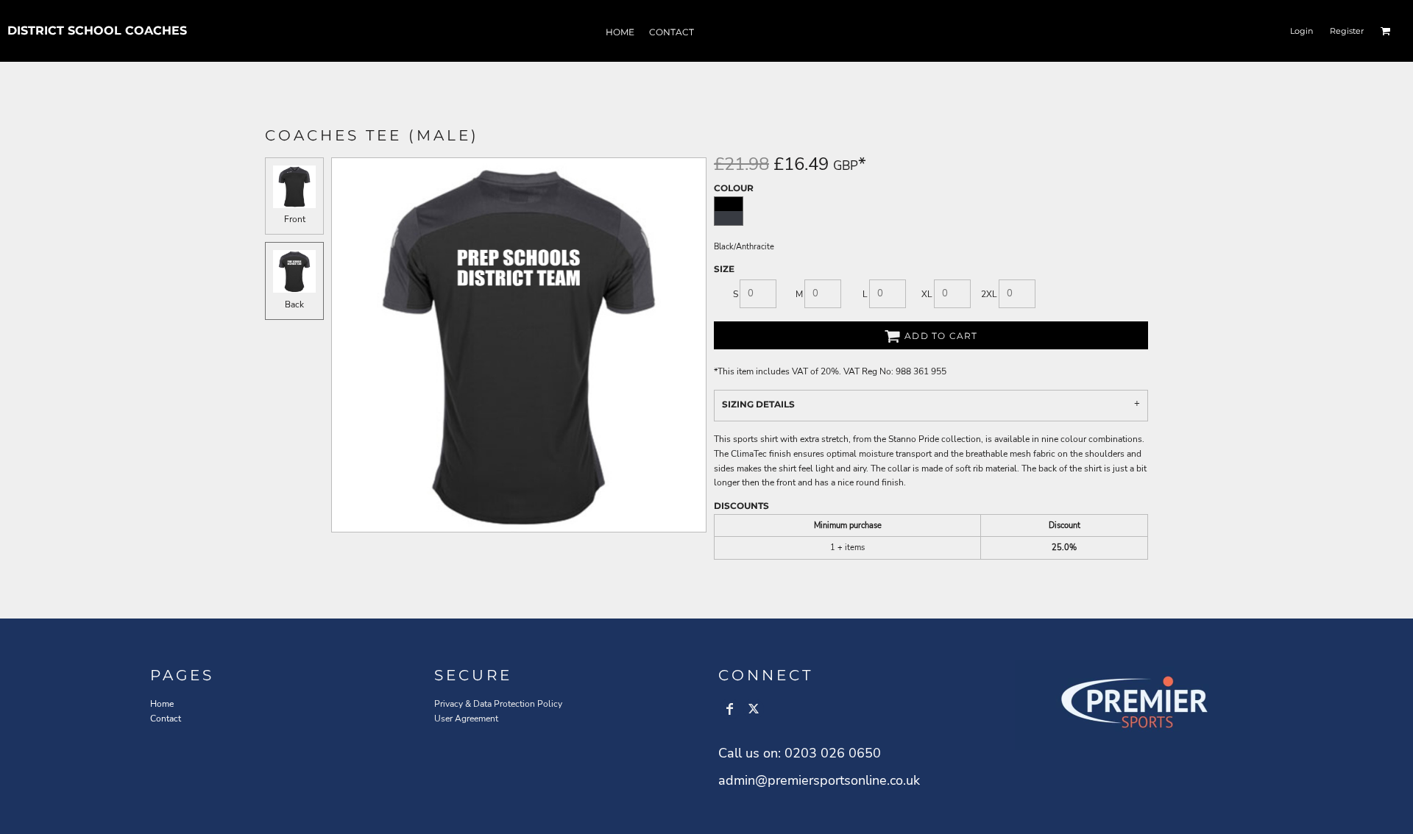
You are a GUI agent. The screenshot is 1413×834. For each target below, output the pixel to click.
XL (926, 294)
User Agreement (466, 718)
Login (1301, 31)
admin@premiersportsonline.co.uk (819, 780)
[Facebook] (730, 709)
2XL (989, 294)
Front (294, 219)
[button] (1386, 31)
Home (162, 704)
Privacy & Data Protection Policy (498, 704)
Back (294, 304)
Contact (165, 718)
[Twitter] (753, 709)
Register (1347, 31)
